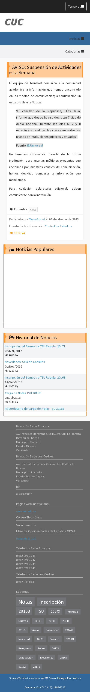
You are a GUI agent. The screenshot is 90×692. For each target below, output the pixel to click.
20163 (63, 657)
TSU (40, 611)
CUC (14, 22)
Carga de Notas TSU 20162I (23, 393)
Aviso (33, 209)
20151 (21, 630)
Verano (55, 639)
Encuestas (52, 630)
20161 (40, 639)
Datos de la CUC (26, 538)
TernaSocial (37, 219)
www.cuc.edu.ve (26, 511)
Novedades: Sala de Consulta (25, 362)
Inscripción (51, 602)
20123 (55, 648)
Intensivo (72, 611)
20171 (36, 666)
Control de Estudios (58, 226)
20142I (69, 630)
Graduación (25, 657)
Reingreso (24, 648)
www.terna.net (37, 678)
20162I (22, 666)
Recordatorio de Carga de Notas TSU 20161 (34, 409)
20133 (38, 621)
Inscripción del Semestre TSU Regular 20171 (35, 346)
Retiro (41, 648)
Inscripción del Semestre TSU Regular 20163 (35, 377)
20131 (51, 621)
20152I (70, 639)
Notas (25, 601)
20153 (24, 611)
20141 (65, 621)
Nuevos (23, 621)
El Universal (35, 145)
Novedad (24, 639)
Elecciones (46, 657)
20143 (55, 611)
